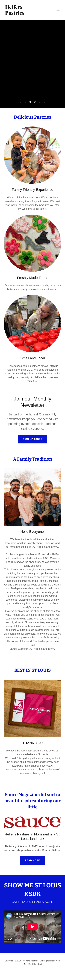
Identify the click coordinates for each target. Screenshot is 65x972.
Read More (32, 860)
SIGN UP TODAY (32, 439)
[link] (24, 14)
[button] (58, 10)
